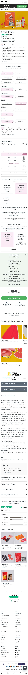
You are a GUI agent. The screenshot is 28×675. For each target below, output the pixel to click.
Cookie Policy (3, 656)
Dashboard (3, 635)
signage (9, 479)
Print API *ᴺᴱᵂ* (17, 615)
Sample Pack (17, 617)
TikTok (17, 656)
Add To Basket (22, 6)
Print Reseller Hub (18, 613)
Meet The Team (4, 650)
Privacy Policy (3, 654)
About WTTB (3, 648)
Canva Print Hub (17, 622)
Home (2, 9)
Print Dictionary (17, 637)
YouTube (17, 657)
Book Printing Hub (18, 618)
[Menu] (1, 673)
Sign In (25, 2)
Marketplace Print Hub (18, 626)
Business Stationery (4, 622)
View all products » (4, 626)
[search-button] (7, 673)
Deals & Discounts (4, 641)
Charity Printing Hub (18, 620)
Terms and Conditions (5, 652)
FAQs (16, 633)
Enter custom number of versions (8, 134)
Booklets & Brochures (5, 615)
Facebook (18, 648)
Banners (2, 613)
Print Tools (3, 637)
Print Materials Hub (18, 624)
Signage (6, 9)
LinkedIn (17, 652)
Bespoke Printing (4, 624)
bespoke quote (14, 220)
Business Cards (4, 617)
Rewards (2, 639)
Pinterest (17, 654)
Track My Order (3, 633)
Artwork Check (17, 639)
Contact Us (16, 643)
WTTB (14, 669)
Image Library (17, 628)
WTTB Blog (17, 641)
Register (2, 643)
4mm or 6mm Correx (15, 446)
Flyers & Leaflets (4, 618)
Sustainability (3, 657)
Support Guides (17, 635)
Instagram (18, 650)
